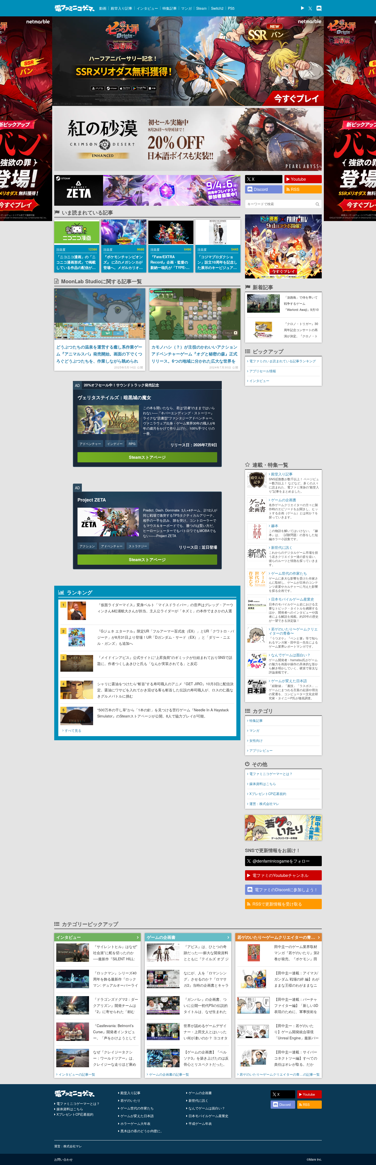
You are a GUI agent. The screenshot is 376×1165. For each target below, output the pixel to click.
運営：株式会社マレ (264, 803)
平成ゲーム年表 (200, 1123)
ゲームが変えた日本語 (137, 1115)
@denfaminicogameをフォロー (281, 861)
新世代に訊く (198, 1100)
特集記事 (169, 8)
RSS (295, 189)
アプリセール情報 (262, 370)
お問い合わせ (63, 1159)
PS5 (231, 8)
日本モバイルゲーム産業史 (208, 1115)
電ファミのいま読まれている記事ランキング (282, 360)
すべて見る (73, 730)
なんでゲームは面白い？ (207, 1108)
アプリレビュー (261, 750)
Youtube (298, 179)
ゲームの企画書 (200, 1092)
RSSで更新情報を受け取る (277, 904)
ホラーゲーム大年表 (135, 1123)
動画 (102, 8)
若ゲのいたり (130, 1100)
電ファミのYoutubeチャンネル (280, 875)
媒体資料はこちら (262, 783)
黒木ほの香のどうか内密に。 (142, 1130)
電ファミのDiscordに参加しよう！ (286, 889)
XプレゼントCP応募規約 (267, 793)
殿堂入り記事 (121, 8)
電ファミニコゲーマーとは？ (271, 773)
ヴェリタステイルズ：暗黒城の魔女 (114, 397)
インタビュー (147, 8)
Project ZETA (92, 499)
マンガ (186, 8)
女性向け (256, 740)
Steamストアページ (147, 457)
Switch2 (217, 8)
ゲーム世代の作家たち (137, 1108)
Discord (261, 189)
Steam (201, 8)
